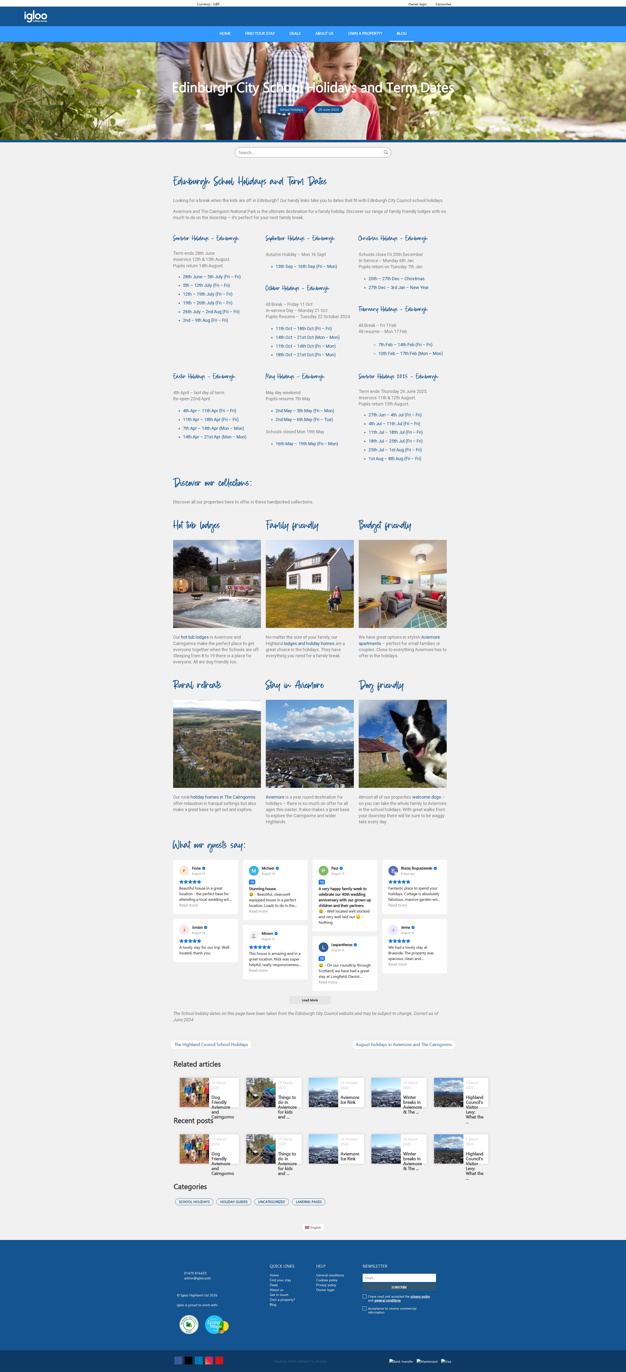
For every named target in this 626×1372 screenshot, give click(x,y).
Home (225, 33)
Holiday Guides (233, 1202)
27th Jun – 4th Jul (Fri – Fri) (395, 414)
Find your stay (260, 33)
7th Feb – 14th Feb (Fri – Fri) (405, 344)
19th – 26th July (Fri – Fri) (208, 302)
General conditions (330, 1275)
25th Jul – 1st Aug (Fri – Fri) (395, 449)
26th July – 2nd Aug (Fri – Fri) (211, 311)
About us (324, 33)
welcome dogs (426, 797)
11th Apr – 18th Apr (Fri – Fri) (211, 419)
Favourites (443, 4)
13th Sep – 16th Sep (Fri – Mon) (306, 266)
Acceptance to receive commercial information (392, 1310)
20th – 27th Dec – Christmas (397, 278)
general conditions (387, 1300)
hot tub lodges (195, 637)
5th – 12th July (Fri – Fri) (206, 285)
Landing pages (309, 1202)
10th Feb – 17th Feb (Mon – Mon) (410, 353)
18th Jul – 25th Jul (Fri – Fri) (396, 441)
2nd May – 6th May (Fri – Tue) (304, 419)
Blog (402, 33)
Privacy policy (326, 1285)
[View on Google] (393, 871)
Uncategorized (271, 1202)
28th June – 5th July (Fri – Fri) (212, 276)
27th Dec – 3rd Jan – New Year (399, 287)
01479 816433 (195, 1273)
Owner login (417, 4)
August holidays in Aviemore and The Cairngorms (404, 1044)
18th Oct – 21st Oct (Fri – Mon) (306, 354)
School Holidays (194, 1202)
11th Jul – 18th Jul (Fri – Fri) (396, 432)
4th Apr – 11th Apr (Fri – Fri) (209, 410)
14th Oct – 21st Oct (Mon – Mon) (308, 337)
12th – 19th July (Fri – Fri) (208, 294)
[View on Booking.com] (254, 871)
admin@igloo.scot (197, 1278)
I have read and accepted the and (399, 1298)
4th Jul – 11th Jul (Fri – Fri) (394, 423)
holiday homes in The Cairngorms (223, 797)
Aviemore (275, 797)
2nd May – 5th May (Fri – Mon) (305, 410)
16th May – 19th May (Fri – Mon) (307, 443)
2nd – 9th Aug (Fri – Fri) (205, 320)
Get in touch (279, 1295)
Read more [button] (188, 905)
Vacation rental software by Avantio (300, 1361)
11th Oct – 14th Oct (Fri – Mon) (306, 346)
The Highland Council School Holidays (211, 1044)
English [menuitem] (316, 1227)
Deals (295, 33)
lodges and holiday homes (309, 643)
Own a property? (365, 33)
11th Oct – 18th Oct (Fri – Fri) (304, 328)
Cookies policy (326, 1280)
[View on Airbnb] (184, 871)
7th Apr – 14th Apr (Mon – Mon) (213, 428)
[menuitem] (313, 1227)
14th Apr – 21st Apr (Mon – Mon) (214, 436)
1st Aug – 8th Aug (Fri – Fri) (395, 458)
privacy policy (420, 1296)
